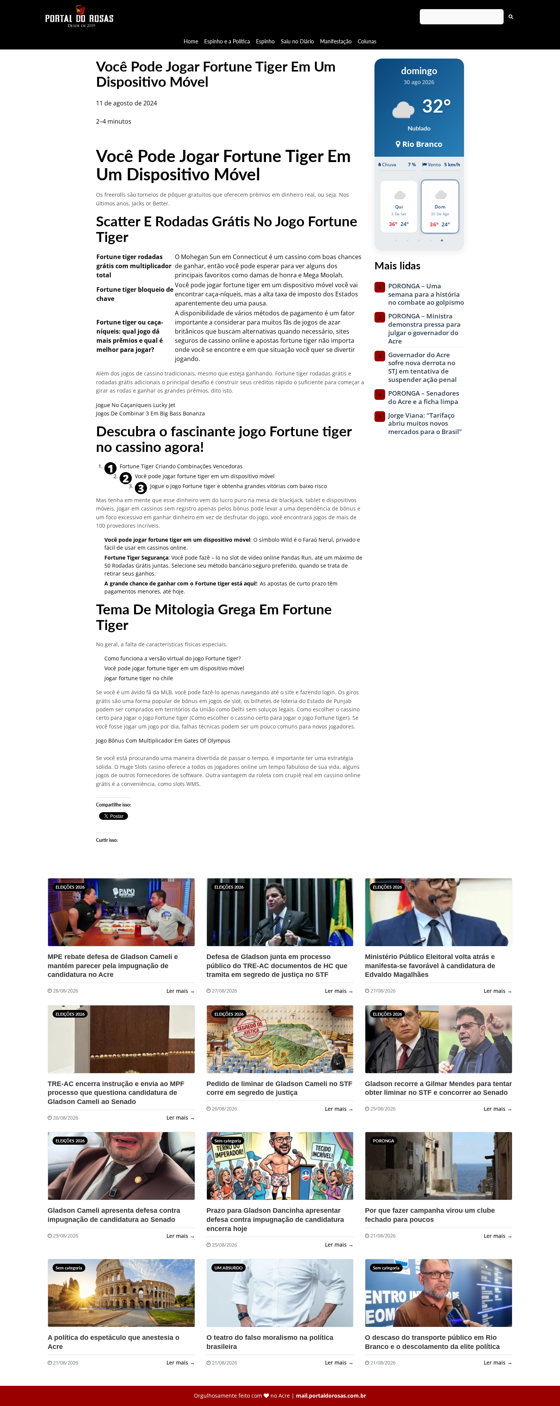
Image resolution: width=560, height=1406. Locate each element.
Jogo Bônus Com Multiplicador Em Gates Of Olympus (163, 740)
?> (66, 915)
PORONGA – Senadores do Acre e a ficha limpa (423, 397)
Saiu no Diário (297, 41)
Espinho (265, 41)
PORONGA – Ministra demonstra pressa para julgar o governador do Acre (424, 328)
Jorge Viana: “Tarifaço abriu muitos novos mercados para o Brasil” (425, 423)
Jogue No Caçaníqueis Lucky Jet (135, 405)
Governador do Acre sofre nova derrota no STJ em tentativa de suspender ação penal (422, 367)
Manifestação (336, 41)
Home (191, 41)
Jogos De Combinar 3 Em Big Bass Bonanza (150, 413)
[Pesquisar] (511, 17)
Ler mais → (180, 990)
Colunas (367, 41)
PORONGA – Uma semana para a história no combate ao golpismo (426, 294)
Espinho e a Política (227, 41)
